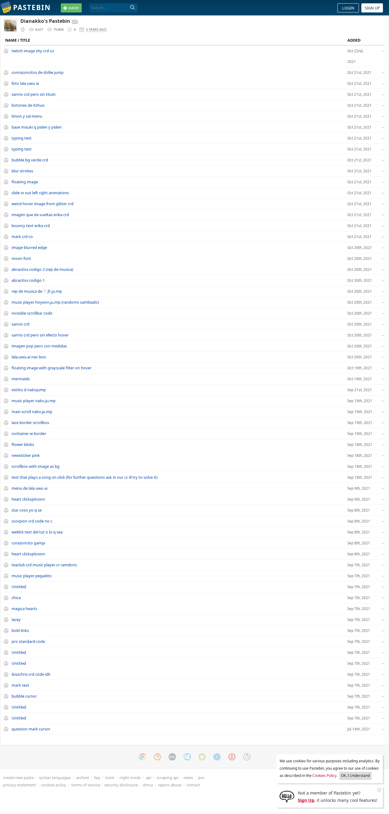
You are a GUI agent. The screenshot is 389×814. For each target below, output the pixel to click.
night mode (130, 777)
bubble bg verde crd (30, 160)
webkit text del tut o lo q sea (37, 532)
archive (82, 777)
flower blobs (23, 444)
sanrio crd (20, 324)
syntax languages (55, 777)
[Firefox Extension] (157, 757)
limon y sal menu (27, 116)
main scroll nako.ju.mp (32, 411)
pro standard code (28, 641)
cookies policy (53, 785)
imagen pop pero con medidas (39, 346)
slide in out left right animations (40, 192)
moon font (21, 258)
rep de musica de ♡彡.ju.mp (37, 291)
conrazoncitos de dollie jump (38, 72)
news (188, 777)
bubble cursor (24, 696)
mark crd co (22, 236)
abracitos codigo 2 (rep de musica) (42, 269)
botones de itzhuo (28, 105)
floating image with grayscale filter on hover (51, 368)
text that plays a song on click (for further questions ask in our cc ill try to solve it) (84, 477)
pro (201, 777)
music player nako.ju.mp (34, 400)
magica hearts (24, 608)
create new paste (18, 777)
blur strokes (22, 171)
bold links (20, 630)
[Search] (133, 7)
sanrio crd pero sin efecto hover (40, 335)
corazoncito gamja (28, 543)
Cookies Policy (324, 775)
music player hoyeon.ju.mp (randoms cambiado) (55, 302)
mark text (20, 685)
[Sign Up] (287, 796)
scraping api (167, 777)
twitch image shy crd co (33, 50)
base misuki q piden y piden (37, 127)
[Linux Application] (246, 757)
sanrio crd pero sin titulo (34, 94)
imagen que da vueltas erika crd (40, 214)
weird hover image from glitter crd (43, 203)
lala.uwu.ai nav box (29, 357)
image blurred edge (29, 247)
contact (193, 785)
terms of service (85, 785)
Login (348, 8)
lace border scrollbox (30, 422)
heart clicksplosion (28, 499)
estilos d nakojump (29, 389)
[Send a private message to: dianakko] (75, 22)
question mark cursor (31, 729)
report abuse (169, 785)
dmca (148, 785)
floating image (25, 182)
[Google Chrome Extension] (142, 757)
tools (109, 777)
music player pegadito (32, 575)
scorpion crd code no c (32, 521)
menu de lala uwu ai (29, 488)
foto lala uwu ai (25, 83)
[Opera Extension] (232, 757)
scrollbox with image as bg (36, 466)
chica (16, 597)
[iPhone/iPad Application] (172, 757)
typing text (22, 138)
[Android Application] (202, 757)
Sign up (372, 8)
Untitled (19, 586)
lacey (16, 619)
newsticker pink (26, 455)
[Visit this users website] (22, 29)
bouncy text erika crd (31, 225)
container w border (29, 433)
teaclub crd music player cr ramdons (44, 564)
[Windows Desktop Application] (187, 757)
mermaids (21, 378)
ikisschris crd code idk (31, 674)
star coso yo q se (27, 510)
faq (97, 777)
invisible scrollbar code (32, 313)
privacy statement (19, 785)
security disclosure (121, 785)
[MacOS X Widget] (217, 757)
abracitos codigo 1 (28, 280)
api (148, 777)
